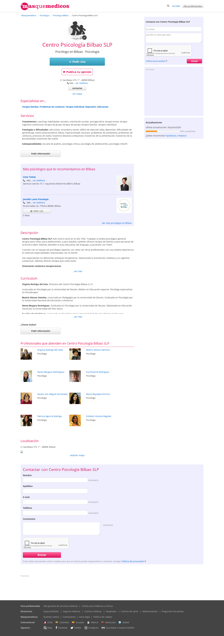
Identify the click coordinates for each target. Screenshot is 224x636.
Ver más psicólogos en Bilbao (117, 223)
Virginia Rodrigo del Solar (50, 349)
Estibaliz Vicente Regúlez (98, 416)
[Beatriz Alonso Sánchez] (75, 359)
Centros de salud (129, 611)
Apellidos (28, 486)
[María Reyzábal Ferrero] (75, 403)
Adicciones (102, 106)
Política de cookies (103, 616)
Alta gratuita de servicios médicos (60, 606)
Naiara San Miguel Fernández (52, 394)
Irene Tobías (29, 176)
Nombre (27, 475)
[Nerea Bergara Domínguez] (26, 381)
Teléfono (27, 507)
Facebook (62, 627)
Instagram (93, 627)
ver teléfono (82, 83)
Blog (49, 627)
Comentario (29, 518)
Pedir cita (78, 61)
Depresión (90, 106)
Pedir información (40, 153)
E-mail (26, 497)
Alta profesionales (193, 6)
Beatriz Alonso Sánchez (98, 349)
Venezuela (110, 622)
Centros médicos (93, 611)
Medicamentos (150, 611)
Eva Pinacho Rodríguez (97, 371)
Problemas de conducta (52, 106)
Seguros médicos (71, 611)
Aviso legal (84, 616)
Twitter (77, 627)
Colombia (64, 622)
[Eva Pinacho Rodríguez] (75, 381)
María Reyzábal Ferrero (98, 394)
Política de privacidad (155, 61)
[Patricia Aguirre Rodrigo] (26, 425)
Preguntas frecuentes (173, 611)
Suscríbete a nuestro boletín (119, 627)
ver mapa (77, 93)
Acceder (176, 6)
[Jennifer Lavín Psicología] (124, 212)
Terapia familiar (30, 106)
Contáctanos (69, 616)
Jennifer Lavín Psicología (35, 199)
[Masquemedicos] (45, 9)
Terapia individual (75, 106)
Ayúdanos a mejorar (176, 135)
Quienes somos (51, 616)
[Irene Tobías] (124, 189)
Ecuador (80, 622)
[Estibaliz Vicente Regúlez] (75, 425)
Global (126, 622)
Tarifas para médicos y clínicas (97, 606)
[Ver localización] (77, 452)
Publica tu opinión (78, 72)
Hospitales (111, 611)
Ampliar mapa (77, 455)
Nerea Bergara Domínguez (50, 371)
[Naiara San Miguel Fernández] (26, 403)
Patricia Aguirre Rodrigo (49, 416)
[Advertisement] (174, 93)
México (94, 622)
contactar (77, 88)
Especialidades (51, 611)
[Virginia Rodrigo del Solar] (26, 358)
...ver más (77, 271)
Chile (50, 622)
